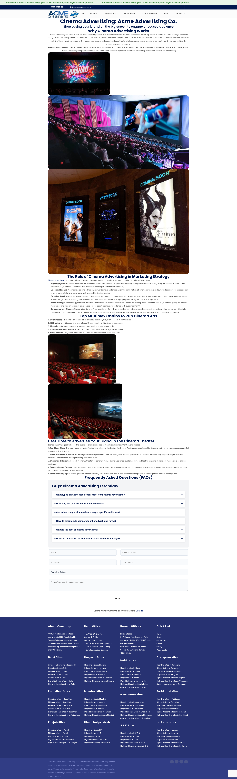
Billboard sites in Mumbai (94, 702)
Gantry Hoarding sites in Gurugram (171, 684)
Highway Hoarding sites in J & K (134, 746)
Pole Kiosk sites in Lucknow (168, 736)
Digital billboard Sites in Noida (133, 681)
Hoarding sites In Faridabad (168, 699)
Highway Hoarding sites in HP (97, 743)
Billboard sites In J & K (129, 736)
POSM (166, 14)
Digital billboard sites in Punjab (61, 739)
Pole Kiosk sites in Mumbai (95, 705)
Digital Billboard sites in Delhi (60, 681)
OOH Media (94, 14)
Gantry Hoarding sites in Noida (133, 687)
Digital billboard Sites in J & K (132, 743)
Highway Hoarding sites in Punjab (62, 743)
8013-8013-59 (57, 7)
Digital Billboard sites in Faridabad (171, 712)
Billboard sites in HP (92, 733)
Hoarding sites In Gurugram (168, 665)
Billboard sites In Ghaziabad (132, 705)
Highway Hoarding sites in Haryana (99, 681)
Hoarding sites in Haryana (95, 665)
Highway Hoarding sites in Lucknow (172, 746)
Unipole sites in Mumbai (94, 709)
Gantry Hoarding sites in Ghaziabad (135, 718)
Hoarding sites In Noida (130, 668)
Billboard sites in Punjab (58, 733)
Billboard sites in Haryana (95, 668)
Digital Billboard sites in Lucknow (171, 743)
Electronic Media (149, 14)
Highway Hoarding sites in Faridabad (172, 715)
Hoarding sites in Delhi (57, 668)
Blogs (159, 637)
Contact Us (180, 14)
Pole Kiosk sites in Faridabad (169, 705)
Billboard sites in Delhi (57, 671)
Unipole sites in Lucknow (167, 739)
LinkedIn (139, 611)
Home (83, 14)
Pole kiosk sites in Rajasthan (60, 705)
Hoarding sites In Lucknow (168, 730)
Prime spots (162, 650)
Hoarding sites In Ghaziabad (132, 702)
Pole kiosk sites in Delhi (58, 674)
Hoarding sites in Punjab (58, 730)
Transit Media (111, 14)
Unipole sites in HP (92, 736)
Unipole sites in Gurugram (167, 674)
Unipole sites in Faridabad (167, 709)
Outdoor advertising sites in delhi (62, 665)
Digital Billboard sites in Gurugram (171, 678)
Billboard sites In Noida (130, 671)
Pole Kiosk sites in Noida (130, 674)
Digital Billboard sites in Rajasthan (62, 712)
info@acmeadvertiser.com (80, 7)
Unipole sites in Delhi (57, 678)
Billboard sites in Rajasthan (59, 702)
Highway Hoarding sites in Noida (134, 684)
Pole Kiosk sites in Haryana (95, 671)
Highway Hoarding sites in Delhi (62, 684)
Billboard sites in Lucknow (168, 733)
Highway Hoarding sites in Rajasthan (64, 715)
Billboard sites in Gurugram (168, 668)
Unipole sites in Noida (129, 678)
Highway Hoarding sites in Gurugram (172, 681)
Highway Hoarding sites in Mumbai (99, 715)
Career (159, 643)
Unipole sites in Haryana (94, 674)
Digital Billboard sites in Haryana (98, 678)
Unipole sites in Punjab (58, 736)
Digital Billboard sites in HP (95, 739)
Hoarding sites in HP (93, 730)
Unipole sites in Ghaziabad (131, 709)
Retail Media (129, 14)
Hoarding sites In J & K (130, 733)
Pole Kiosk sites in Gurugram (168, 671)
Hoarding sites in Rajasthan (60, 699)
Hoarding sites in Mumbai (95, 699)
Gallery (159, 647)
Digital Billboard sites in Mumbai (97, 712)
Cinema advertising (56, 280)
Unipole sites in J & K (129, 739)
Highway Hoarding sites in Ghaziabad (136, 715)
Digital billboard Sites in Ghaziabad (135, 712)
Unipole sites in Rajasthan (59, 709)
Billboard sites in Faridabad (168, 702)
